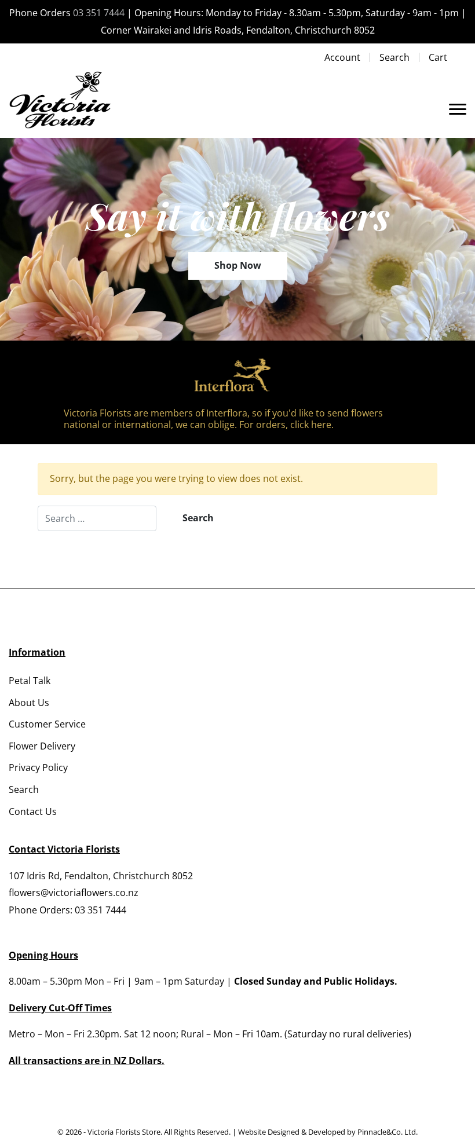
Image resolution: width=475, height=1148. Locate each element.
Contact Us (33, 811)
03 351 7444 (99, 12)
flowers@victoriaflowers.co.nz (73, 892)
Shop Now (237, 265)
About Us (29, 702)
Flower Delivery (42, 746)
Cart (438, 57)
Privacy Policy (38, 767)
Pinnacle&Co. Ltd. (387, 1132)
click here (310, 424)
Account (342, 57)
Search (394, 57)
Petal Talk (29, 680)
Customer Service (47, 724)
